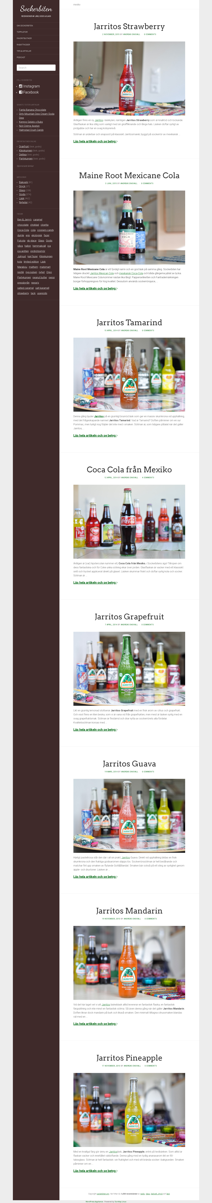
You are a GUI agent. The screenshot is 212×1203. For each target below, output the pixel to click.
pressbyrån (23, 282)
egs (28, 235)
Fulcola (21, 240)
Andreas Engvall (131, 34)
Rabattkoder (23, 45)
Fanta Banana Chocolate (32, 109)
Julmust (21, 256)
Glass (22, 190)
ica (49, 245)
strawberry (23, 293)
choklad (34, 224)
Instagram (31, 86)
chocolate (23, 224)
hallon (28, 245)
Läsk (21, 198)
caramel (37, 219)
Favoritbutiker (24, 38)
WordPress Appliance (94, 1201)
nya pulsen (31, 272)
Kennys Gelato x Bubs (31, 121)
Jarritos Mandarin (129, 910)
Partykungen (26, 158)
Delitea (23, 154)
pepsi (52, 277)
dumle (20, 235)
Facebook (30, 92)
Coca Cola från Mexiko (129, 469)
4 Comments (148, 477)
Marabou (22, 266)
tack (33, 293)
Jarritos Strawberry (129, 26)
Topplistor (22, 32)
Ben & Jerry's (24, 219)
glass (148, 1194)
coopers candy (45, 230)
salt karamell (42, 288)
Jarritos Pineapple (129, 1057)
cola (33, 230)
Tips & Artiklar (24, 51)
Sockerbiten (36, 8)
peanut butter (40, 277)
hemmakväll (39, 245)
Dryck (22, 186)
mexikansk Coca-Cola (131, 273)
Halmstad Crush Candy (31, 129)
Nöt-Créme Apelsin (29, 125)
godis (142, 1194)
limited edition (31, 261)
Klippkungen (25, 150)
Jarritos (99, 120)
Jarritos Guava (129, 763)
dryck (160, 1194)
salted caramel (25, 288)
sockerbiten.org (103, 1194)
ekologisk (37, 235)
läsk (168, 1194)
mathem (33, 266)
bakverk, (154, 1194)
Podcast (21, 57)
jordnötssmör (37, 251)
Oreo (49, 272)
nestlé (20, 272)
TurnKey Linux (120, 1201)
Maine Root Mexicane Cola (129, 175)
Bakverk (23, 182)
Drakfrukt (24, 146)
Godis (22, 194)
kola (19, 261)
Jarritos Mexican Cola (102, 273)
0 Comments (150, 34)
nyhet (42, 272)
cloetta (44, 224)
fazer (46, 235)
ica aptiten (23, 251)
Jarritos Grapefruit (129, 616)
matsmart (45, 266)
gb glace (31, 240)
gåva (20, 245)
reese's (35, 282)
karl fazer (33, 256)
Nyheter (23, 202)
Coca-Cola (23, 230)
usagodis (42, 293)
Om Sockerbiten (25, 26)
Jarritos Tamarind (129, 322)
